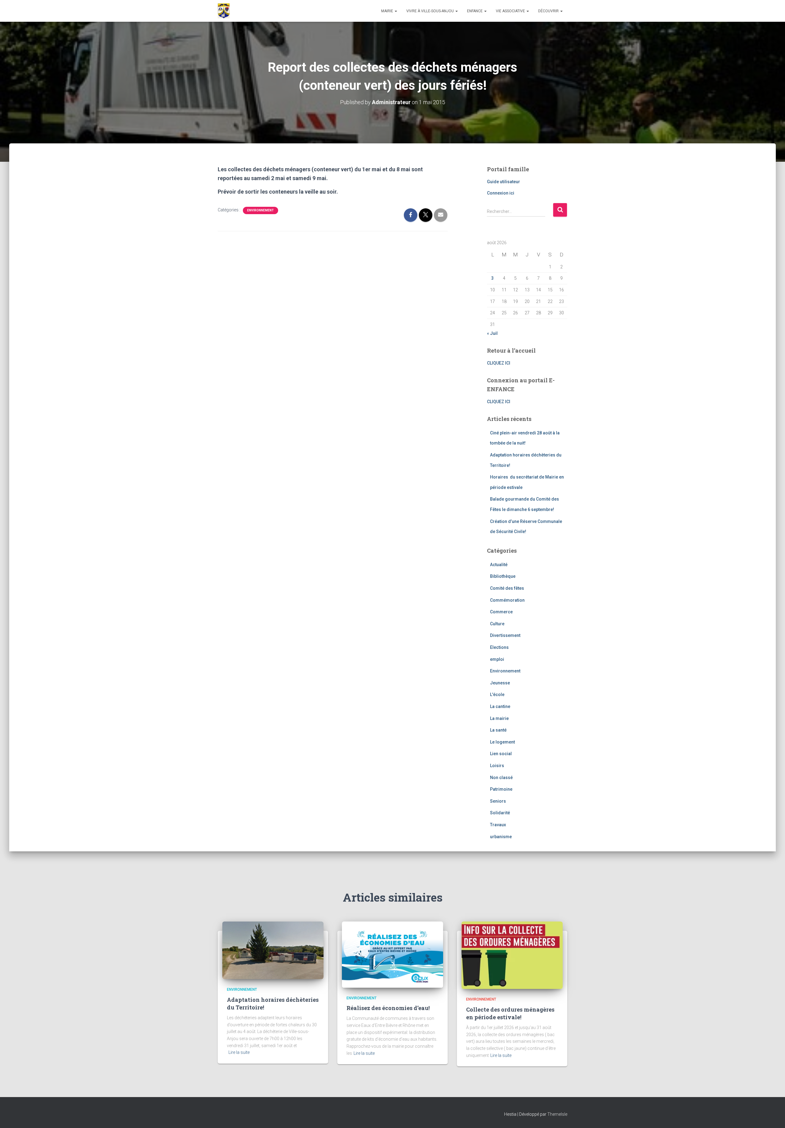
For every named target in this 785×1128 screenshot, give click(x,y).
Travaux (498, 824)
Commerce (501, 611)
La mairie (499, 718)
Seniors (498, 801)
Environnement (260, 210)
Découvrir (549, 11)
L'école (497, 694)
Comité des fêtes (507, 588)
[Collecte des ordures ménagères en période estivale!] (512, 954)
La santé (498, 730)
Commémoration (507, 600)
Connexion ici (500, 193)
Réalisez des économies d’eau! (388, 1008)
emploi (497, 659)
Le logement (502, 742)
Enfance (475, 11)
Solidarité (500, 812)
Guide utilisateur (503, 181)
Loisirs (497, 765)
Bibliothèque (502, 576)
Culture (497, 623)
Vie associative (511, 11)
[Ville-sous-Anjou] (223, 11)
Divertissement (505, 635)
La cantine (500, 706)
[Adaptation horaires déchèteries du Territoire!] (273, 950)
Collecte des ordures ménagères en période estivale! (510, 1013)
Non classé (501, 777)
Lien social (501, 753)
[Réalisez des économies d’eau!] (392, 954)
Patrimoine (501, 789)
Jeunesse (500, 682)
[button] (395, 11)
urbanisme (501, 836)
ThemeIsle (557, 1114)
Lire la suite (239, 1052)
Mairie (387, 11)
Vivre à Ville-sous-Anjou (430, 11)
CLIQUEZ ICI (498, 363)
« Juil (492, 333)
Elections (499, 647)
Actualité (498, 564)
